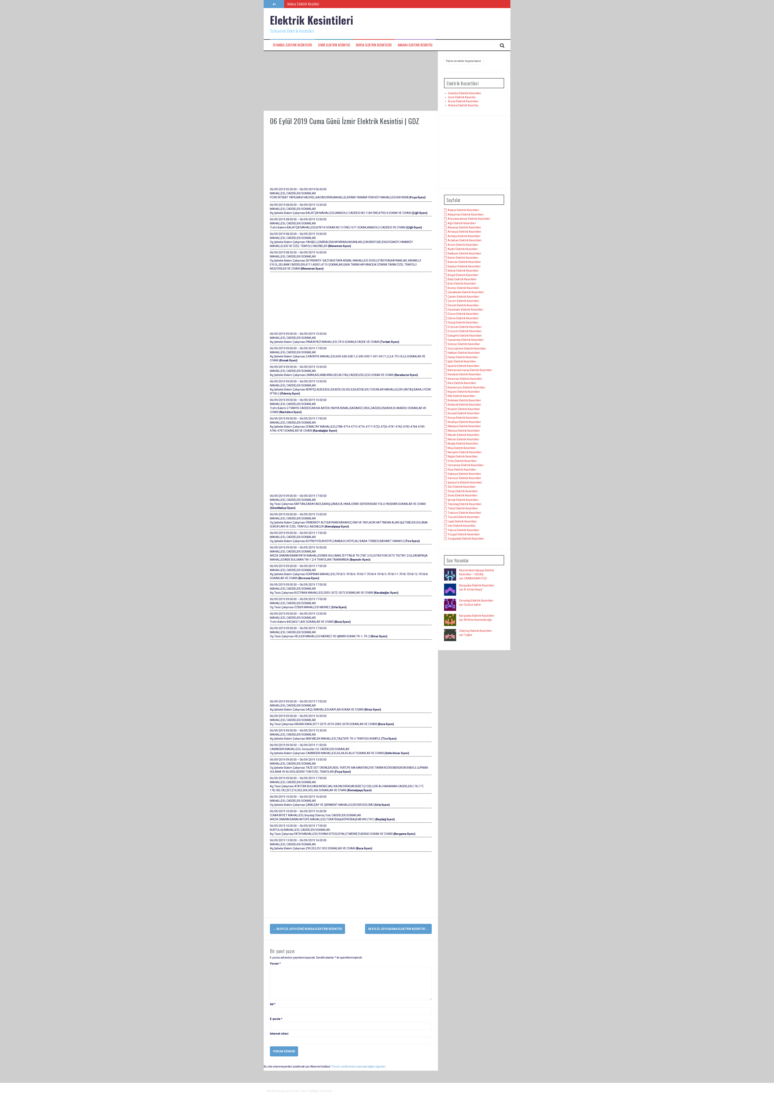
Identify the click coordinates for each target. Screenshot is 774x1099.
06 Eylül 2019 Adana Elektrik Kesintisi (398, 928)
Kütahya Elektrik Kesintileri (464, 422)
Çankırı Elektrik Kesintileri (463, 296)
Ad (273, 1004)
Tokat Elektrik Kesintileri (463, 508)
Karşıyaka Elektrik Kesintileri (476, 585)
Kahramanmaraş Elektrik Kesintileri (470, 370)
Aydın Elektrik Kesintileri (463, 249)
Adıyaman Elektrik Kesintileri (466, 214)
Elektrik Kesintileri (311, 20)
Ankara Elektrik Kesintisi (415, 45)
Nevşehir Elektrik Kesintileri (465, 452)
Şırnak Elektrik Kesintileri (463, 499)
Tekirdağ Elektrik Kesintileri (465, 504)
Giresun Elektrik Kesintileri (464, 344)
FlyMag (313, 1091)
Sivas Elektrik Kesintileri (462, 495)
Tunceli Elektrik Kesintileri (464, 517)
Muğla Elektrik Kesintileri (463, 443)
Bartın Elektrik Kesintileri (463, 258)
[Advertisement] (351, 81)
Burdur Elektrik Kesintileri (463, 288)
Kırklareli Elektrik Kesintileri (464, 404)
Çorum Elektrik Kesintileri (463, 301)
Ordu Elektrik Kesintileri (462, 461)
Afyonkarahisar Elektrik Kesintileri (469, 219)
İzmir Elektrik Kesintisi (334, 45)
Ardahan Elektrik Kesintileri (465, 240)
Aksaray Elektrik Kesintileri (464, 227)
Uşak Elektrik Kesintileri (462, 521)
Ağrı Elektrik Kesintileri (462, 223)
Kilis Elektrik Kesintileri (461, 396)
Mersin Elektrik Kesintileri (463, 439)
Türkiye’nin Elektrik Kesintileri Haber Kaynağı (316, 3)
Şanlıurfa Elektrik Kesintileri (465, 482)
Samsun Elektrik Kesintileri (464, 478)
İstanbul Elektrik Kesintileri (292, 45)
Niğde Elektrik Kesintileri (463, 456)
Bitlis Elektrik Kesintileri (462, 279)
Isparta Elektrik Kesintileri (463, 365)
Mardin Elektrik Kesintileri (463, 435)
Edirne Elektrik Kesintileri (463, 318)
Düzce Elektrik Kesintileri (463, 314)
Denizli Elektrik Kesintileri (463, 305)
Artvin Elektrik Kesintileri (463, 244)
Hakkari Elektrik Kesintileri (464, 353)
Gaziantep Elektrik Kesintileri (466, 340)
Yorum (275, 963)
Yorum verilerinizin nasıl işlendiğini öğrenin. (359, 1066)
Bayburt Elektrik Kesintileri (464, 266)
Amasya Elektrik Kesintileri (464, 231)
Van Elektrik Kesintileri (461, 526)
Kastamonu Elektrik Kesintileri (466, 387)
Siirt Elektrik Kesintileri (461, 487)
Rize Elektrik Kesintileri (462, 469)
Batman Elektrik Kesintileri (464, 262)
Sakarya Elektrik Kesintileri (464, 474)
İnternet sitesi (279, 1033)
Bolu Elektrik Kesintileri (462, 283)
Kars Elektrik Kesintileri (462, 383)
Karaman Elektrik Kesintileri (465, 378)
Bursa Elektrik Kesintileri (374, 45)
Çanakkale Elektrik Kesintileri (466, 292)
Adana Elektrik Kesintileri (463, 210)
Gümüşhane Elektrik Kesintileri (467, 348)
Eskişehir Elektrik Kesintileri (465, 335)
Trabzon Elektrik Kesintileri (464, 513)
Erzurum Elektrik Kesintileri (465, 331)
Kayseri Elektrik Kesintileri (464, 392)
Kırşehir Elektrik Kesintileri (464, 409)
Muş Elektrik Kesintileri (462, 448)
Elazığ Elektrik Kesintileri (463, 322)
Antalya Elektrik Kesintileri (464, 236)
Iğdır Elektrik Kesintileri (462, 361)
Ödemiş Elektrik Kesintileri (475, 631)
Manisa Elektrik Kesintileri (464, 430)
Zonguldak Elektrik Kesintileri (466, 538)
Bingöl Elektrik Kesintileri (463, 275)
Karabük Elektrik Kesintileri (464, 374)
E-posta (276, 1018)
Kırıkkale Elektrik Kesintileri (464, 400)
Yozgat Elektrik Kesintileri (464, 534)
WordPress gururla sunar (283, 1091)
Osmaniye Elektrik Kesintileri (465, 465)
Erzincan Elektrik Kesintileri (465, 327)
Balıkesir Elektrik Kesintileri (464, 253)
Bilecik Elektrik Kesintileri (463, 270)
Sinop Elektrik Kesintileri (463, 491)
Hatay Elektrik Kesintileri (463, 357)
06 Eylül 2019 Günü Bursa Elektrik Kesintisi (307, 928)
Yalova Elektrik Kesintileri (463, 530)
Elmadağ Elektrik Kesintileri (476, 600)
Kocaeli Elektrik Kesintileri (464, 413)
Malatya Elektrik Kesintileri (464, 426)
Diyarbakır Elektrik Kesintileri (465, 309)
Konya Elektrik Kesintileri (463, 417)
